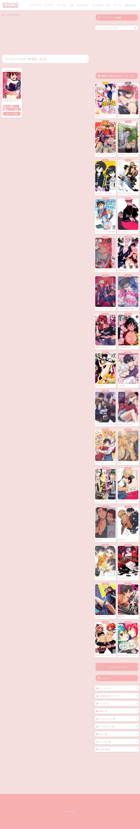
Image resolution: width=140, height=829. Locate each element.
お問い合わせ (130, 5)
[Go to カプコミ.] (3, 14)
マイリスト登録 (13, 114)
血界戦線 (8, 106)
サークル (117, 5)
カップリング (83, 5)
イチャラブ (11, 109)
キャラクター (97, 5)
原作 (72, 5)
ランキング (49, 5)
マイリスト (62, 5)
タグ (108, 5)
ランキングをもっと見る (116, 666)
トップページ (35, 5)
